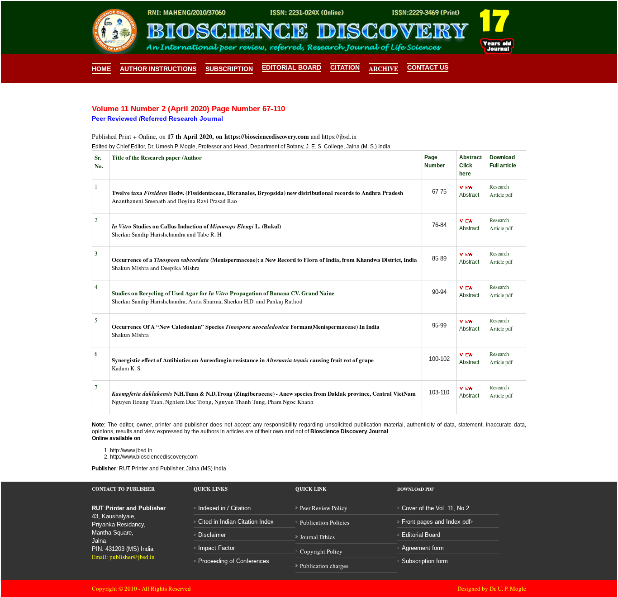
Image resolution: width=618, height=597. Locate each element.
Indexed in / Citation (224, 508)
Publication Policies (324, 522)
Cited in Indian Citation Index (236, 521)
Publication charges (324, 566)
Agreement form (423, 548)
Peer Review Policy (323, 508)
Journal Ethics (317, 537)
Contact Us (427, 67)
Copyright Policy (321, 551)
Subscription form (425, 561)
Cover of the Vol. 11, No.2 (435, 508)
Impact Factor (216, 548)
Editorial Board (291, 67)
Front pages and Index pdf (436, 521)
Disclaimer (212, 534)
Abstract (469, 195)
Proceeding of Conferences (233, 561)
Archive (383, 68)
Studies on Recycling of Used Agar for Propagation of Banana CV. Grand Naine (223, 293)
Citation (345, 67)
